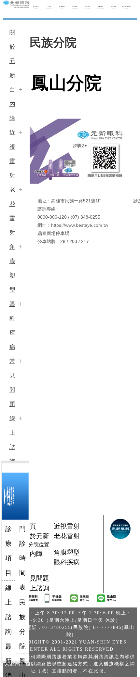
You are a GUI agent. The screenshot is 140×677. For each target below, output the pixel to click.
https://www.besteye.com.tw (79, 225)
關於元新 (12, 54)
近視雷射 (12, 154)
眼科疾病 (12, 325)
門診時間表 (22, 558)
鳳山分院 (66, 83)
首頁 (29, 526)
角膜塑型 (12, 268)
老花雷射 (12, 211)
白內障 (12, 103)
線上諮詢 (12, 440)
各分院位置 (36, 544)
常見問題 (12, 382)
